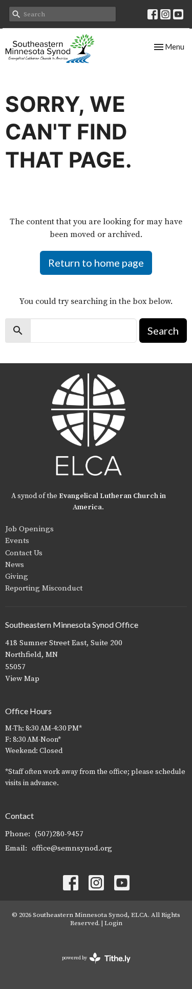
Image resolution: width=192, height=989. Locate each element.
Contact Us (23, 553)
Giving (16, 576)
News (14, 565)
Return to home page (96, 262)
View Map (22, 679)
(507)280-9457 (59, 834)
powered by (90, 967)
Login (113, 923)
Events (17, 541)
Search (163, 330)
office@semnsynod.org (72, 848)
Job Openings (29, 529)
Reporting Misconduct (43, 588)
